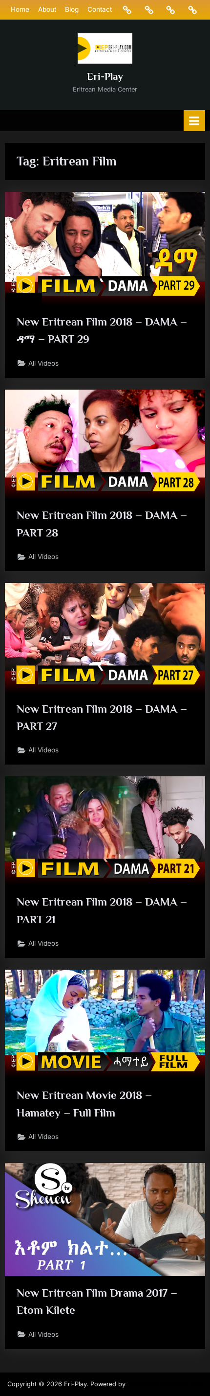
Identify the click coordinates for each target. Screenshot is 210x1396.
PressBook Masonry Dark (165, 1384)
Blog (72, 9)
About (47, 9)
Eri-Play (105, 76)
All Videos (43, 363)
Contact (99, 9)
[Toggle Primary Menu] (194, 120)
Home (20, 9)
